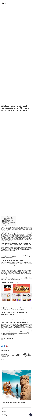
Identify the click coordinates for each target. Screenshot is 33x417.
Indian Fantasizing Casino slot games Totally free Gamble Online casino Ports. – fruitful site (8, 218)
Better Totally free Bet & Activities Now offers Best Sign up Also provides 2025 (16, 353)
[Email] (8, 346)
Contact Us (8, 3)
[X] (2, 346)
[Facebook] (1, 346)
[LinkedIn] (4, 346)
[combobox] (3, 416)
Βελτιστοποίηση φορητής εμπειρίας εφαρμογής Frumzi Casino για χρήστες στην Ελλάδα (27, 354)
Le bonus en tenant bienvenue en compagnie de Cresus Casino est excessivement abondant (5, 354)
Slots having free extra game (7, 221)
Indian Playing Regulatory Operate (8, 220)
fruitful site (10, 231)
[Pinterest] (6, 346)
